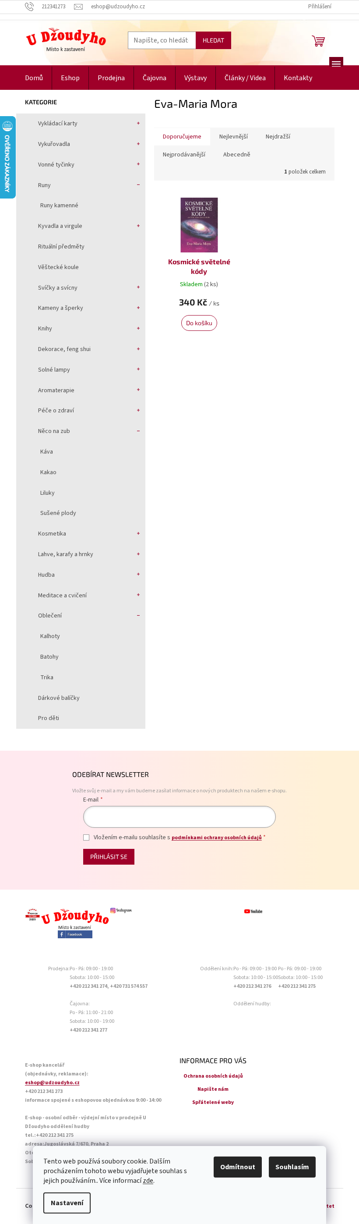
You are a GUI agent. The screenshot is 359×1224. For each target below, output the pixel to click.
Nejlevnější (233, 136)
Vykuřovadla (54, 144)
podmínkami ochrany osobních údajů (217, 837)
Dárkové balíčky (59, 698)
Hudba (46, 575)
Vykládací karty (57, 123)
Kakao (48, 472)
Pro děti (48, 718)
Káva (46, 451)
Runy (44, 185)
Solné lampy (54, 369)
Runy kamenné (59, 205)
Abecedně (236, 154)
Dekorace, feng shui (64, 349)
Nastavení (67, 1203)
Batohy (49, 657)
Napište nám (213, 1089)
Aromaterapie (56, 390)
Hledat (213, 40)
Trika (46, 677)
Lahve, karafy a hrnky (65, 554)
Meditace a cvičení (62, 595)
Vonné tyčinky (56, 164)
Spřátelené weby (213, 1102)
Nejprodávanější (184, 154)
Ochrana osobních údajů (213, 1076)
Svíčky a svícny (57, 288)
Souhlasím (292, 1167)
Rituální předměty (61, 246)
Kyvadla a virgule (60, 226)
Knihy (45, 328)
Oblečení (50, 615)
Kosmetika (52, 533)
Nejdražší (278, 136)
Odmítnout (237, 1167)
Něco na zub (54, 431)
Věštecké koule (58, 267)
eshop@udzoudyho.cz (52, 1082)
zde (148, 1180)
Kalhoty (50, 636)
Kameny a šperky (60, 308)
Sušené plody (58, 513)
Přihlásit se (108, 856)
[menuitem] (34, 78)
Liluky (47, 493)
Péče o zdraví (56, 410)
